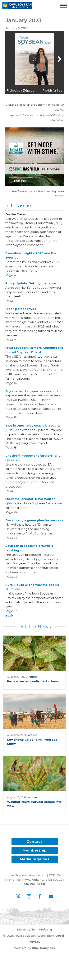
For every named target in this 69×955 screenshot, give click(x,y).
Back (9, 615)
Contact (34, 842)
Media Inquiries (34, 859)
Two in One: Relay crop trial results (33, 425)
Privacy (34, 942)
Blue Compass (43, 948)
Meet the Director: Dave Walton (30, 499)
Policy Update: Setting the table (30, 283)
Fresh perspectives (20, 309)
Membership (34, 850)
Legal (59, 935)
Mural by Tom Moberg (34, 929)
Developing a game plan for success (34, 520)
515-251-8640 (34, 884)
